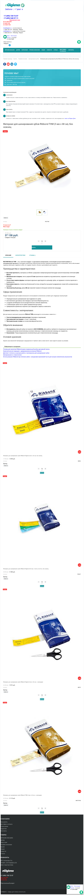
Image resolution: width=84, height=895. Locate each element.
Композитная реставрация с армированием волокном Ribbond (22, 351)
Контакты (4, 831)
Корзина (9, 37)
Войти (8, 35)
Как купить (4, 822)
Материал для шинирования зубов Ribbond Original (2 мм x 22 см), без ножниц (22, 455)
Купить (42, 473)
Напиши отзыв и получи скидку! (12, 230)
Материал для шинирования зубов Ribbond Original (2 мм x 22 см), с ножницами (23, 682)
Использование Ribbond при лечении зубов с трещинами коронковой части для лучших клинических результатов (37, 357)
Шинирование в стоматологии (12, 355)
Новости (3, 851)
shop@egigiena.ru (7, 28)
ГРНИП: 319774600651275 (9, 863)
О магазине (4, 826)
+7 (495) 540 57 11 (11, 18)
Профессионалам (6, 844)
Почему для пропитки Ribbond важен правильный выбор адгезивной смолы (26, 349)
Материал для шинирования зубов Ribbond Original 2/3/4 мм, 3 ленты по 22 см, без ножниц (25, 568)
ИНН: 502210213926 (7, 865)
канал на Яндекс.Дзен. (70, 118)
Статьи (3, 853)
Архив (3, 847)
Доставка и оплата (6, 824)
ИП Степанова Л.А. (6, 860)
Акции (3, 849)
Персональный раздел (7, 883)
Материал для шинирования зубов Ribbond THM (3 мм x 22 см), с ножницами (22, 795)
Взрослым (4, 842)
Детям (3, 840)
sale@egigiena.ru (7, 31)
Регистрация (14, 35)
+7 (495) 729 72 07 (11, 16)
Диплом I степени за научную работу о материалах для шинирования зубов (26, 353)
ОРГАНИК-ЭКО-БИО (7, 838)
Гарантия (4, 829)
